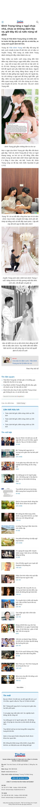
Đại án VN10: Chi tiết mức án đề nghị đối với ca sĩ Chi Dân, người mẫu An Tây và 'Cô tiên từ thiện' (27, 440)
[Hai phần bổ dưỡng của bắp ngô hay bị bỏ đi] (7, 542)
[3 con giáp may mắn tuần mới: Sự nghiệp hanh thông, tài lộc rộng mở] (7, 466)
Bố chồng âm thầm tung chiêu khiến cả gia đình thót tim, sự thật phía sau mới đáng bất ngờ (26, 516)
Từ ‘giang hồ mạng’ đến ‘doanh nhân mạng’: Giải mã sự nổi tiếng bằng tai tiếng (27, 553)
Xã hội (18, 444)
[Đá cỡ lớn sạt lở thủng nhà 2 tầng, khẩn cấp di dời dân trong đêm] (7, 655)
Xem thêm (20, 687)
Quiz (17, 469)
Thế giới (18, 567)
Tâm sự (18, 483)
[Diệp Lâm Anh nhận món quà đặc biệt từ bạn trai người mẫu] (7, 579)
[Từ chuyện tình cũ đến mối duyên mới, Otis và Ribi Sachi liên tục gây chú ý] (7, 603)
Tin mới (7, 695)
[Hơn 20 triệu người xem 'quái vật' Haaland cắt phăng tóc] (7, 566)
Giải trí (18, 580)
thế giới (14, 413)
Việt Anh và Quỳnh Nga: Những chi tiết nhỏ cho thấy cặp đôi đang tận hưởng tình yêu (27, 641)
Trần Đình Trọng (15, 48)
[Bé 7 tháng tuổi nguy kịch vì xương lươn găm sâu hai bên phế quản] (7, 453)
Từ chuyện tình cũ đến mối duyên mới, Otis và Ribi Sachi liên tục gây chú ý (27, 602)
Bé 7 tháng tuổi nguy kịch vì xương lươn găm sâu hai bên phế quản (27, 452)
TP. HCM (4, 793)
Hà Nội (3, 785)
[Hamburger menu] (2, 22)
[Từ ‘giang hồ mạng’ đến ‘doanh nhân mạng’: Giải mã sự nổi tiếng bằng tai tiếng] (7, 554)
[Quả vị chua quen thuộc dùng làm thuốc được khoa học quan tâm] (7, 505)
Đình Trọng (21, 403)
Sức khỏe (19, 456)
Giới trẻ (14, 358)
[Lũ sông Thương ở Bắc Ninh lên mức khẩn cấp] (7, 529)
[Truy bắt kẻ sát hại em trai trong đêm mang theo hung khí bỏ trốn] (7, 492)
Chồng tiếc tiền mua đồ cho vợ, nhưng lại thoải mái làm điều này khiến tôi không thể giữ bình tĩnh (26, 590)
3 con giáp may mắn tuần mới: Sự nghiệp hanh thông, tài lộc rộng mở (27, 465)
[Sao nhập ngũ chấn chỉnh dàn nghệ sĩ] (7, 616)
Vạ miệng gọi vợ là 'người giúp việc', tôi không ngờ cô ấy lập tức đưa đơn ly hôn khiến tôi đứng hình (19, 722)
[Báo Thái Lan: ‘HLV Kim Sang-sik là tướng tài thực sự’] (7, 667)
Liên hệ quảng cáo (20, 778)
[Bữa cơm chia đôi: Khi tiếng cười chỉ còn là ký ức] (7, 679)
